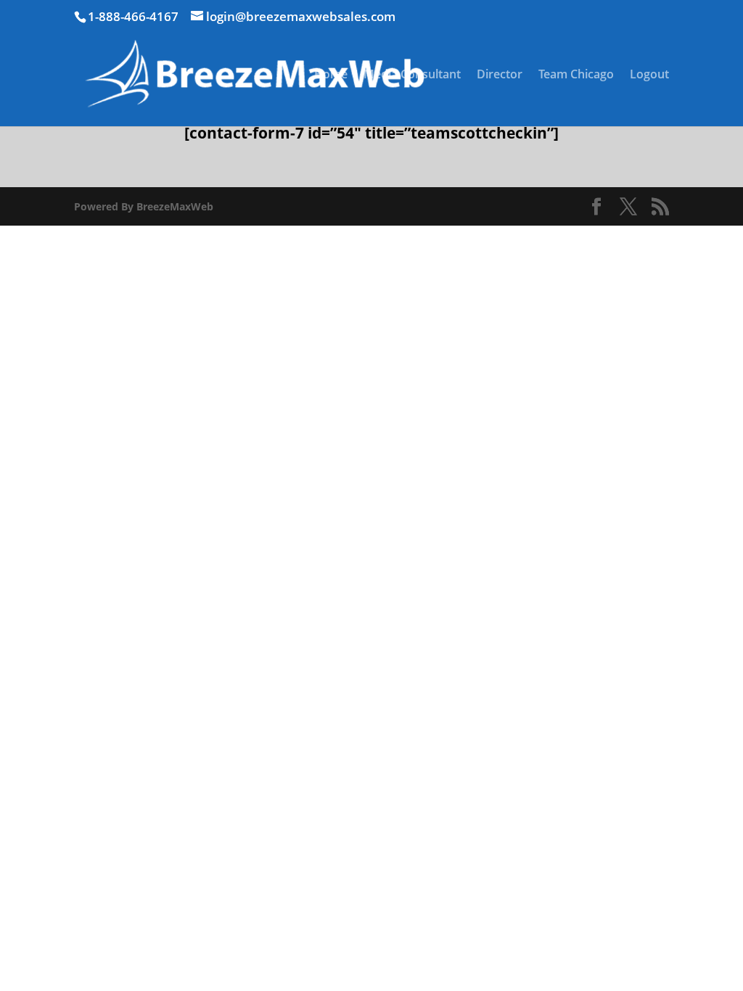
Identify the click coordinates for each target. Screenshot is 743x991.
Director (499, 75)
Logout (649, 75)
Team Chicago (576, 75)
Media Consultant (412, 75)
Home (331, 75)
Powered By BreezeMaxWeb (143, 206)
